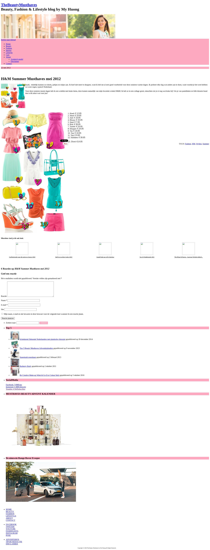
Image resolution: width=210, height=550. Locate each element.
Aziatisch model (17, 59)
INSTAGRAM (12, 533)
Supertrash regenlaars (28, 357)
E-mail (4, 305)
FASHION (10, 514)
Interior (8, 50)
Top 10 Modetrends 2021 (147, 257)
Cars (7, 55)
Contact (9, 64)
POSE (8, 535)
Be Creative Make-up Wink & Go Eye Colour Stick (39, 375)
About (8, 57)
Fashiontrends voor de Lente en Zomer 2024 (22, 257)
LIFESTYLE (11, 516)
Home (8, 44)
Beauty (8, 46)
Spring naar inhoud (8, 40)
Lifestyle (9, 53)
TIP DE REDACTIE (14, 542)
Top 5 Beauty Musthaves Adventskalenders (36, 348)
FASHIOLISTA (12, 531)
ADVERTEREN (12, 539)
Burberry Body (25, 366)
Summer (206, 144)
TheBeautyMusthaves (19, 5)
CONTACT (10, 520)
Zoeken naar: (11, 323)
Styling (199, 144)
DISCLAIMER (12, 544)
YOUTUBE (10, 529)
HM (193, 144)
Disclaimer (15, 61)
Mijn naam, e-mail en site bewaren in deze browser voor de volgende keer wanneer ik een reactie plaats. (43, 314)
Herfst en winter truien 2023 (63, 257)
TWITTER (10, 527)
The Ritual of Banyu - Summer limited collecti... (188, 257)
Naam (4, 300)
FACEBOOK (11, 524)
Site (2, 309)
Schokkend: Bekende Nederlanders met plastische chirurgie (42, 339)
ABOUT (9, 518)
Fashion (9, 48)
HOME (9, 509)
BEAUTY (10, 512)
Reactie (4, 296)
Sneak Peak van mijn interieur (105, 257)
